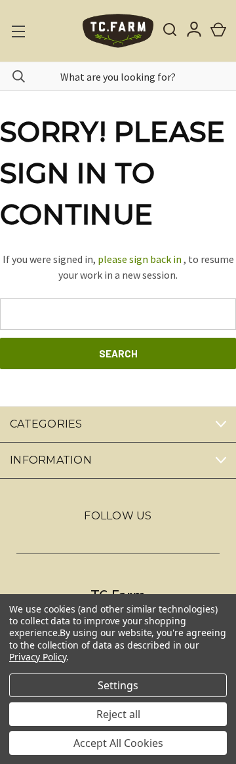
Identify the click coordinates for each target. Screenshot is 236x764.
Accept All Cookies (118, 743)
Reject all (118, 714)
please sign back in (140, 259)
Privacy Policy (37, 657)
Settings (118, 685)
